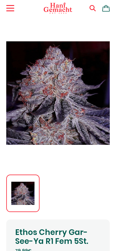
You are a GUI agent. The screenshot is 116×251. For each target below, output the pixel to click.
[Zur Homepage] (58, 8)
